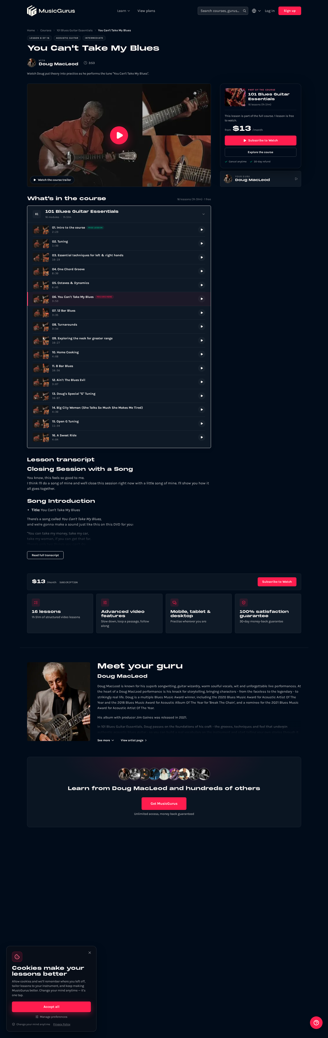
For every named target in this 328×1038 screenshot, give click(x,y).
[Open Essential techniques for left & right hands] (119, 257)
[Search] (244, 11)
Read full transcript (45, 555)
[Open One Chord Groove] (119, 271)
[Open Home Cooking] (119, 354)
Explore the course (260, 152)
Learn (121, 11)
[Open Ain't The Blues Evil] (119, 382)
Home (31, 30)
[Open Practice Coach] (316, 1022)
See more (103, 740)
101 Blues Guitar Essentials (75, 30)
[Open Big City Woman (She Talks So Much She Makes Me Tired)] (119, 410)
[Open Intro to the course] (119, 230)
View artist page (132, 740)
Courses (45, 30)
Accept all (52, 1007)
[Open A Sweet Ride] (119, 437)
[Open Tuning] (119, 243)
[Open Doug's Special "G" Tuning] (119, 396)
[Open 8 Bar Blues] (119, 368)
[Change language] (256, 11)
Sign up (290, 11)
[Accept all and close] (89, 952)
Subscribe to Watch (263, 140)
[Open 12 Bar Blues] (119, 313)
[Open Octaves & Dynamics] (119, 285)
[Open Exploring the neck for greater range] (119, 340)
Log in (270, 11)
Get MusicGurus (164, 803)
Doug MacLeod (58, 64)
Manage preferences (53, 1016)
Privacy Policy (61, 1024)
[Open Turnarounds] (119, 326)
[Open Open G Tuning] (119, 424)
